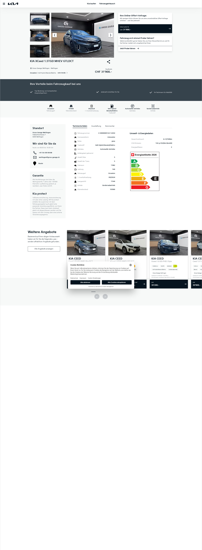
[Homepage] (13, 4)
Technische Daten (80, 126)
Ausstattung (96, 126)
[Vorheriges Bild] (54, 35)
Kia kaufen (91, 4)
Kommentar (110, 126)
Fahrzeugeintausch (107, 4)
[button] (72, 35)
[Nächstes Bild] (110, 35)
